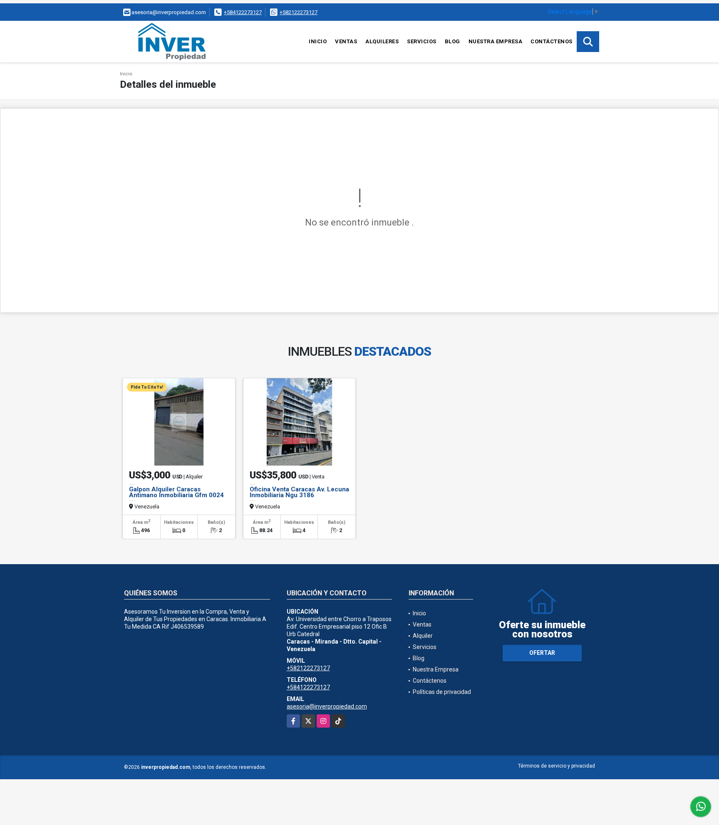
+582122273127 (298, 12)
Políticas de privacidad (442, 692)
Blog (452, 41)
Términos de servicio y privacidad (556, 766)
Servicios (421, 41)
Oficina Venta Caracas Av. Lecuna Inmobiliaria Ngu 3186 (299, 492)
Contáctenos (552, 41)
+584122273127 (243, 12)
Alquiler (423, 635)
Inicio (318, 41)
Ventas (346, 41)
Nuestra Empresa (496, 41)
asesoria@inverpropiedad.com (327, 706)
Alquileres (382, 41)
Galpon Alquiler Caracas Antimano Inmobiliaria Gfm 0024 (176, 492)
